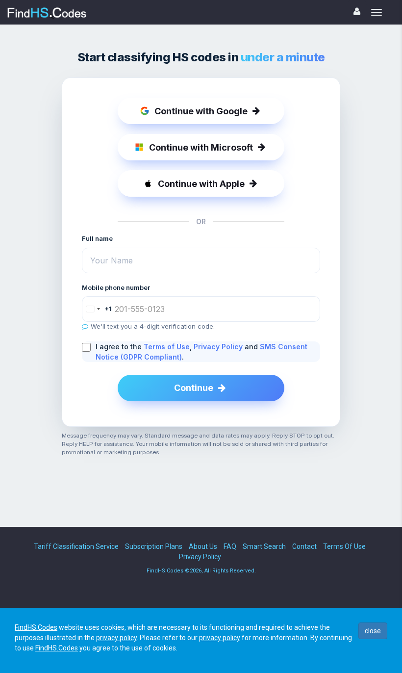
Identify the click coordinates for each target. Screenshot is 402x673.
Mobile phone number (116, 287)
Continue (193, 388)
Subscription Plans (153, 546)
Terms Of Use (344, 546)
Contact (304, 546)
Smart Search (264, 546)
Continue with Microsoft (201, 147)
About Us (203, 546)
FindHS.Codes (36, 627)
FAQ (230, 546)
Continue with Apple (201, 184)
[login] (357, 11)
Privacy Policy (218, 346)
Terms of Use (167, 346)
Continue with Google (201, 111)
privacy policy (116, 638)
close (373, 631)
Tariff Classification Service (76, 546)
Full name (97, 238)
